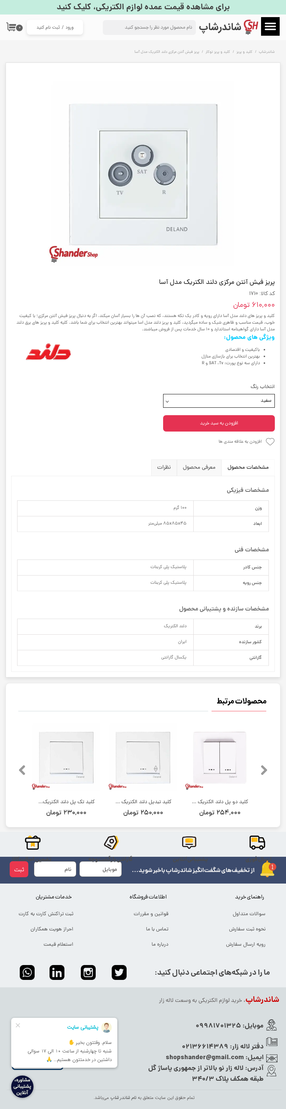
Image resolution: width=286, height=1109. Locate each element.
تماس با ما (157, 929)
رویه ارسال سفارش (246, 945)
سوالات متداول (249, 914)
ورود (70, 27)
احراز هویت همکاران (52, 929)
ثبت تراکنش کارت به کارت (46, 914)
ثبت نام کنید (48, 27)
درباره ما (160, 945)
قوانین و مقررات (151, 914)
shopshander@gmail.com (205, 1057)
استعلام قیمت (58, 945)
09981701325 (218, 1026)
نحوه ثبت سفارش (247, 929)
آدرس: (254, 1068)
